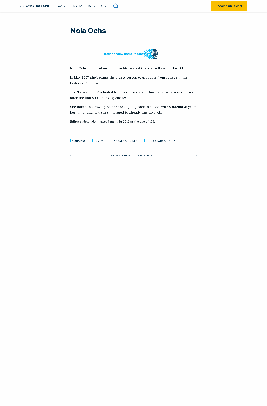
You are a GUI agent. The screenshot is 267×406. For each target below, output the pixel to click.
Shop (104, 5)
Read (91, 5)
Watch (63, 5)
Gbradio (78, 140)
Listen (78, 5)
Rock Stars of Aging (162, 140)
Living (99, 140)
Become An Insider (228, 6)
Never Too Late (125, 140)
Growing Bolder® (34, 6)
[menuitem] (62, 6)
